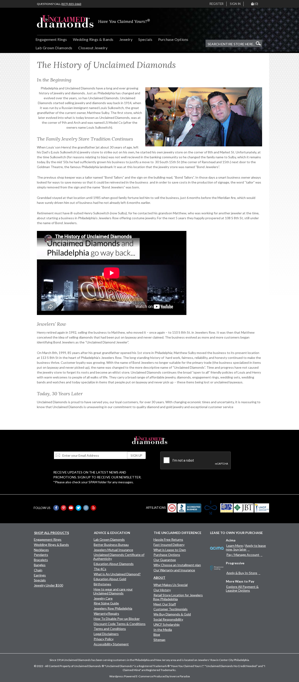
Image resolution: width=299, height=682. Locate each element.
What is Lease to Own (169, 550)
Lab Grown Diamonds (54, 48)
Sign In (235, 4)
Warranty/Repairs (106, 613)
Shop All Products (51, 533)
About (159, 578)
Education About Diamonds (114, 564)
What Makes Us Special (170, 585)
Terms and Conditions (110, 629)
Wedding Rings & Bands (93, 39)
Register (217, 4)
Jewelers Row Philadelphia (113, 608)
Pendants (41, 555)
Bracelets (41, 560)
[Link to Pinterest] (63, 508)
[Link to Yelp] (93, 508)
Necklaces (41, 550)
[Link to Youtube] (71, 508)
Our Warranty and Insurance (174, 570)
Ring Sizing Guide (106, 603)
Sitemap (159, 640)
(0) (256, 4)
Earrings (40, 575)
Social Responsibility (168, 619)
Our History (162, 590)
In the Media (162, 630)
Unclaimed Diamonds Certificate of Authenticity (118, 557)
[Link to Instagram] (86, 508)
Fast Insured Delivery (169, 545)
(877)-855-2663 (71, 4)
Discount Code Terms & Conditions (120, 624)
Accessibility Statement (111, 644)
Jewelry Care (103, 598)
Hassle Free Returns (168, 539)
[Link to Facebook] (56, 508)
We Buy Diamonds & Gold (172, 614)
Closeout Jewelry (93, 48)
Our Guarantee (164, 560)
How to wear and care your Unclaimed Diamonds (113, 591)
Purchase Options (173, 39)
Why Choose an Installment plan (177, 565)
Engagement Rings (51, 39)
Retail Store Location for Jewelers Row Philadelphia (178, 597)
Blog (156, 634)
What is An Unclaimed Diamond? (117, 574)
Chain (38, 570)
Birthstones (102, 584)
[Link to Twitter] (78, 508)
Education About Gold (110, 579)
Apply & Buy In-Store (241, 573)
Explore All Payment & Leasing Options (242, 588)
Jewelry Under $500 (48, 585)
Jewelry (125, 39)
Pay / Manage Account (242, 555)
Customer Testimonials (170, 609)
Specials (145, 39)
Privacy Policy (104, 639)
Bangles (40, 565)
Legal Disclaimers (106, 634)
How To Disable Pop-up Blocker (117, 619)
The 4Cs (100, 569)
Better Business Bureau (111, 545)
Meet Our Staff (164, 604)
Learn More (234, 546)
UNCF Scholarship (166, 624)
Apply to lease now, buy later (246, 547)
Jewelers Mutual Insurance (113, 550)
